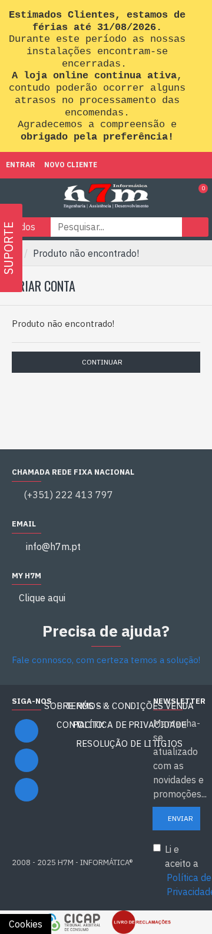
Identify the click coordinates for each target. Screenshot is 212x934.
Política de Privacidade (129, 724)
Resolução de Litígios (129, 743)
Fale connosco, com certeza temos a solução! (106, 659)
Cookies (25, 924)
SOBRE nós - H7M (82, 705)
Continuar (102, 361)
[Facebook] (26, 731)
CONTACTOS (82, 724)
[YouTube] (26, 760)
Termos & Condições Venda (129, 705)
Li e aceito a (182, 870)
